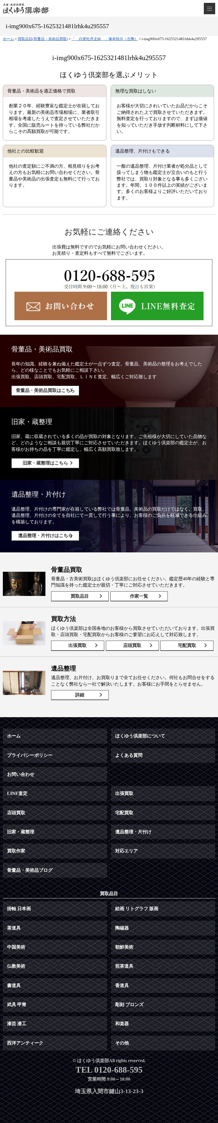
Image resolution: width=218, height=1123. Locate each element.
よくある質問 (128, 755)
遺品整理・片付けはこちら (45, 535)
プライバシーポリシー (30, 755)
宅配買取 (187, 645)
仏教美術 (16, 966)
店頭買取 (132, 645)
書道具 (14, 985)
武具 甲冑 (16, 1004)
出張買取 (77, 645)
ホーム (14, 735)
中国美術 (16, 947)
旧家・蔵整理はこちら (45, 462)
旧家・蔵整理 (20, 831)
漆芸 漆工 (16, 1023)
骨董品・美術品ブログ (30, 870)
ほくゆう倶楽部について (140, 735)
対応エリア (126, 850)
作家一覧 (139, 596)
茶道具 (14, 927)
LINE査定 (17, 793)
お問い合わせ (20, 774)
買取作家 (16, 850)
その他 (122, 1042)
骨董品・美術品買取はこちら (45, 390)
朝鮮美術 (124, 947)
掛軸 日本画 (19, 908)
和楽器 (122, 1023)
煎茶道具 (124, 966)
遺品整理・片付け (133, 831)
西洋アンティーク (25, 1042)
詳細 (79, 694)
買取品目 (80, 596)
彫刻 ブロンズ (129, 1004)
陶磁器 (122, 927)
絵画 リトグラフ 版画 (136, 908)
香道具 (122, 985)
